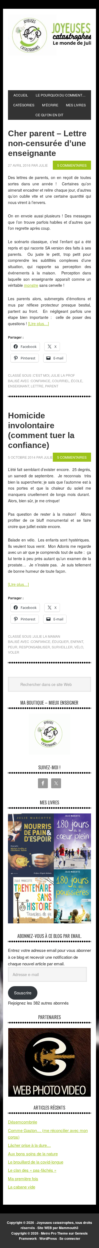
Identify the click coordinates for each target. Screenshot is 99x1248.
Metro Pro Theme (54, 1233)
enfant (76, 641)
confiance (40, 380)
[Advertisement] (53, 73)
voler (13, 652)
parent (51, 386)
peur (12, 647)
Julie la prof (63, 375)
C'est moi (41, 375)
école (76, 380)
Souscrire (22, 992)
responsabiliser (34, 647)
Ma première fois (23, 1178)
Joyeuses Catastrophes (49, 34)
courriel (60, 380)
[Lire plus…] (38, 323)
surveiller (62, 647)
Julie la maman (46, 636)
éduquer (60, 641)
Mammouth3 (68, 1227)
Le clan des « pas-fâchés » (32, 1170)
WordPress (48, 1238)
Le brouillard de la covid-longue (35, 1162)
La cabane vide (21, 1187)
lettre (37, 386)
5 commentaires (72, 165)
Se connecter (69, 1238)
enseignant (18, 386)
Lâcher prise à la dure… (29, 1145)
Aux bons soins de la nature (33, 1153)
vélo (78, 647)
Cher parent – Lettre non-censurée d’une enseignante (47, 143)
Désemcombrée (22, 1122)
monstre (31, 285)
